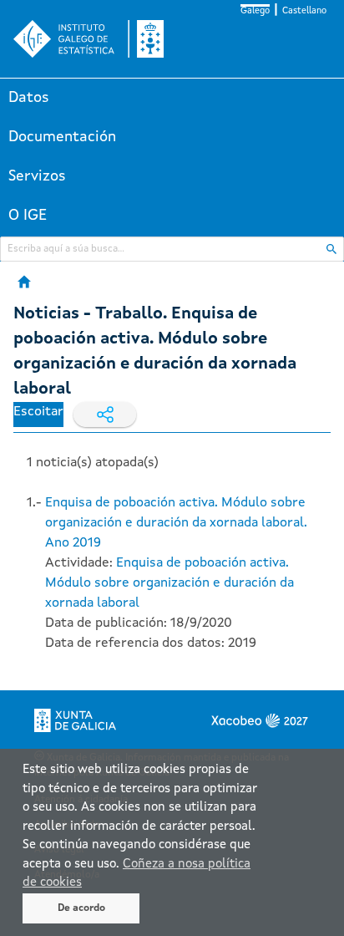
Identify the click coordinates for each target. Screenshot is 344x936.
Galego (255, 11)
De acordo (81, 908)
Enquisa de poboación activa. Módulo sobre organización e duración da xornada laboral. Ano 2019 (176, 523)
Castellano (304, 11)
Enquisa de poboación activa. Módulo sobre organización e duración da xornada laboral (169, 583)
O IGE (27, 215)
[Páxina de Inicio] (24, 281)
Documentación (62, 137)
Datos (28, 97)
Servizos (37, 176)
